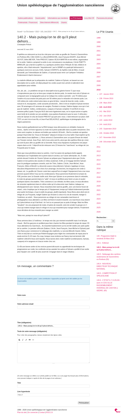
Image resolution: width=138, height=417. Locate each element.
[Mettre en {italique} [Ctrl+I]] (22, 340)
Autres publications (25, 18)
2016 (98, 168)
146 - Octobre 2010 (106, 133)
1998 (98, 38)
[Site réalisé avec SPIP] (117, 411)
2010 (37, 31)
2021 (98, 190)
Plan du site (21, 412)
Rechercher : (102, 217)
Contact (42, 412)
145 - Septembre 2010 (107, 129)
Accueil (19, 31)
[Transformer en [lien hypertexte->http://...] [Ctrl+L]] (26, 340)
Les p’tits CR (89, 18)
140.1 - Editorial (103, 243)
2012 (98, 151)
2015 (98, 164)
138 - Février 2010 (106, 98)
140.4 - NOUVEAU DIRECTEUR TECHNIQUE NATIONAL (107, 266)
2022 (98, 194)
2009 (98, 85)
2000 (98, 46)
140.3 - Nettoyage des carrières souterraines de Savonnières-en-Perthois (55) (109, 256)
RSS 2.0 (49, 412)
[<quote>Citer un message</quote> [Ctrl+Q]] (29, 340)
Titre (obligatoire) (24, 322)
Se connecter (33, 412)
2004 (98, 64)
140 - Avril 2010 (46, 31)
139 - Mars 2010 (105, 103)
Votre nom (21, 295)
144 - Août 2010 (105, 124)
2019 (98, 181)
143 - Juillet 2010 (105, 120)
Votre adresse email (25, 304)
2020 (98, 186)
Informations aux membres (58, 18)
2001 (98, 51)
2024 (98, 203)
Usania (64, 22)
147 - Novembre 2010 (107, 137)
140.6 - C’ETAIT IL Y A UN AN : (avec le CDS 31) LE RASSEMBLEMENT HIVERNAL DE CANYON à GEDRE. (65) (108, 285)
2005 (98, 68)
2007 (98, 77)
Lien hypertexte (23, 391)
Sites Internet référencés (49, 22)
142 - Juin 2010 (105, 116)
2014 (98, 160)
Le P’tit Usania (76, 18)
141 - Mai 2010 (105, 111)
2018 (98, 177)
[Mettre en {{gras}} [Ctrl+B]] (19, 340)
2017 (98, 173)
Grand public (40, 18)
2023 (98, 199)
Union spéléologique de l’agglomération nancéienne (60, 5)
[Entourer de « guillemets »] (33, 340)
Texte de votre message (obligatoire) (32, 331)
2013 (98, 155)
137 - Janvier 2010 (106, 94)
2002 (98, 55)
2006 (98, 72)
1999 (98, 42)
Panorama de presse (105, 18)
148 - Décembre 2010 (107, 142)
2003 (98, 59)
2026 (98, 212)
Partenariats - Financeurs (27, 22)
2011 (98, 147)
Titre (19, 383)
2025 (98, 207)
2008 (98, 81)
